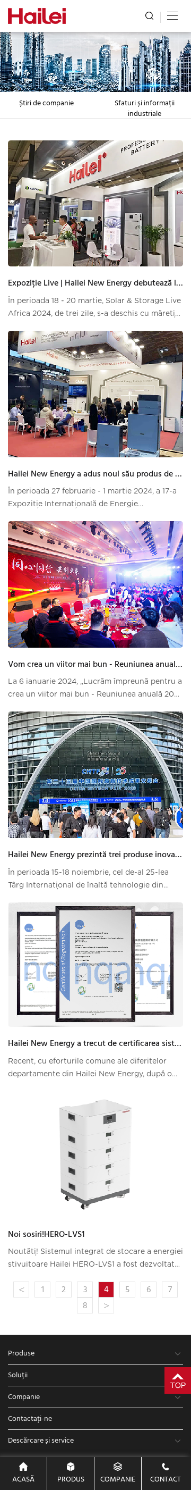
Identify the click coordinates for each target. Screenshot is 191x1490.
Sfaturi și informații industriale (145, 108)
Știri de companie (46, 103)
